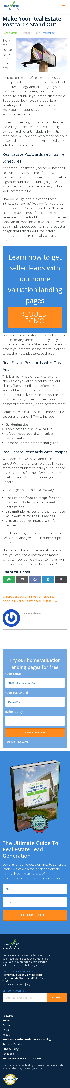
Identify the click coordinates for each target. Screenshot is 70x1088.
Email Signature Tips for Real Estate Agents (31, 596)
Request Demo (35, 317)
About (6, 1034)
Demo (6, 1025)
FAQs (6, 1029)
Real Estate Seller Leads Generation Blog (27, 1039)
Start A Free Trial (35, 732)
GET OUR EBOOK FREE (35, 915)
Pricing (6, 1020)
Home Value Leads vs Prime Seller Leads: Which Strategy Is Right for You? (23, 978)
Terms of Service (13, 1044)
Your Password (16, 692)
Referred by (14, 711)
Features (8, 1015)
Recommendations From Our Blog (22, 1058)
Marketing (49, 32)
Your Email (13, 673)
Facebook (8, 1053)
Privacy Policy (11, 1049)
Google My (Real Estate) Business (27, 601)
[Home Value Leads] (10, 2)
